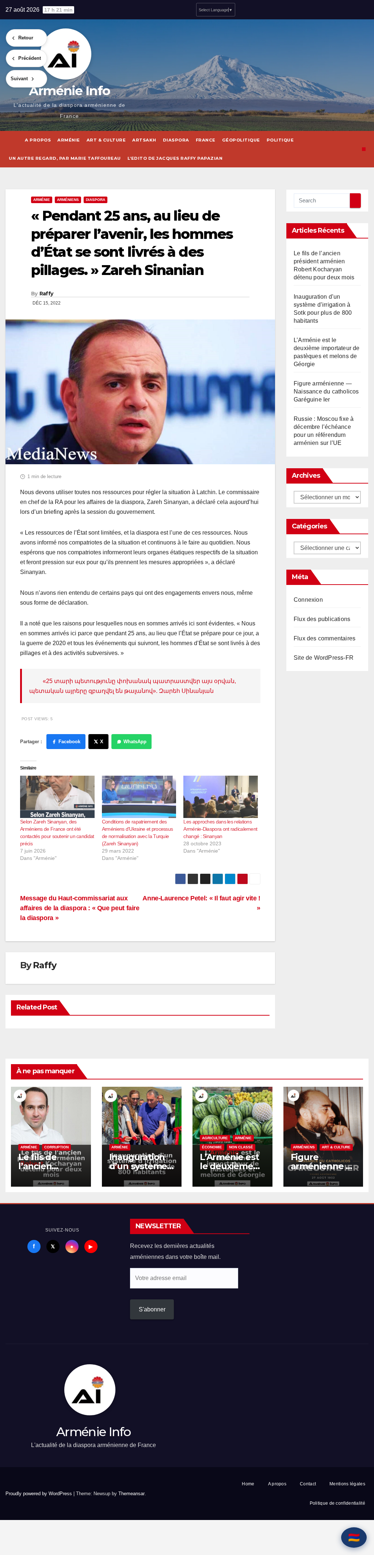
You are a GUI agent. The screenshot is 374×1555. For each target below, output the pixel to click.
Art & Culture (106, 140)
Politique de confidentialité (337, 1503)
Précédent (29, 58)
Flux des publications (322, 619)
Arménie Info (69, 90)
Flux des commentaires (324, 638)
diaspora (176, 140)
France (205, 140)
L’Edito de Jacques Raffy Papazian (175, 158)
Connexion (308, 600)
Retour (25, 37)
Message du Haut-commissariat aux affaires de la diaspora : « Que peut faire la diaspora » (80, 908)
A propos (38, 140)
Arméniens (68, 200)
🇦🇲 (354, 1537)
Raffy (46, 293)
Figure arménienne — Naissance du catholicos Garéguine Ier (326, 391)
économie (212, 1147)
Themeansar (131, 1493)
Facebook (69, 741)
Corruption (56, 1147)
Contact (308, 1484)
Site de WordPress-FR (324, 658)
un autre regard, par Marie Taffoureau (65, 158)
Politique (280, 140)
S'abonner (152, 1309)
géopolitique (241, 140)
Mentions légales (347, 1484)
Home (248, 1484)
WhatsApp (134, 741)
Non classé (241, 1147)
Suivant (19, 78)
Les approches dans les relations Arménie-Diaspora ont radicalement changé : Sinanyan (220, 829)
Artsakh (144, 140)
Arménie (68, 140)
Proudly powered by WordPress (39, 1493)
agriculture (215, 1138)
